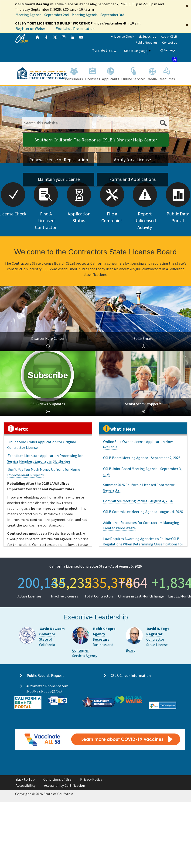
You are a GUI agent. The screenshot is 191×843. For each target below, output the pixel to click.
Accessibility (25, 785)
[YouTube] (81, 47)
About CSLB (169, 36)
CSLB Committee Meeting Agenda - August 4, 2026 (143, 511)
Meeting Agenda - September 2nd (42, 14)
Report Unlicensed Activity (145, 220)
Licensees (92, 79)
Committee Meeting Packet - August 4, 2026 (138, 501)
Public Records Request (45, 675)
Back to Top (25, 779)
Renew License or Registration (58, 159)
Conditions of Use (57, 779)
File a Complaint (111, 217)
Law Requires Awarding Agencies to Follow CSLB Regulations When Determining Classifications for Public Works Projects (143, 544)
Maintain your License (59, 179)
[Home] (37, 47)
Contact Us (169, 42)
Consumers (74, 79)
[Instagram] (63, 47)
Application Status (79, 217)
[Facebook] (46, 47)
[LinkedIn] (72, 47)
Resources (167, 79)
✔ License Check (122, 36)
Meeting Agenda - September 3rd (98, 14)
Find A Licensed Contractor (46, 220)
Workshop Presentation (75, 28)
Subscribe (149, 36)
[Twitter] (55, 47)
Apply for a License (132, 159)
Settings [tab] (169, 50)
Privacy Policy (91, 779)
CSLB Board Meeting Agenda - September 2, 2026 (142, 457)
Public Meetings (146, 42)
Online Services (133, 79)
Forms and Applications (132, 179)
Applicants (110, 79)
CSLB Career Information (131, 675)
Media (152, 79)
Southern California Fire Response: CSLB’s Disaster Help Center (95, 140)
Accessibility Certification (64, 785)
